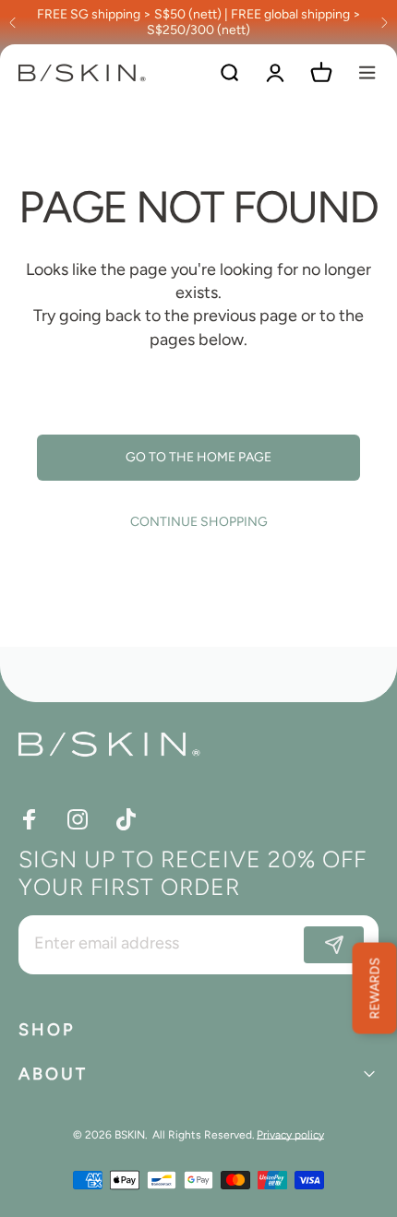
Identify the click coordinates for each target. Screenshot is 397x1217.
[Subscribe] (334, 944)
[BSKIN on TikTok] (125, 819)
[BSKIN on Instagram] (77, 819)
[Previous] (13, 22)
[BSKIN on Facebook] (29, 819)
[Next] (384, 22)
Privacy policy (290, 1134)
